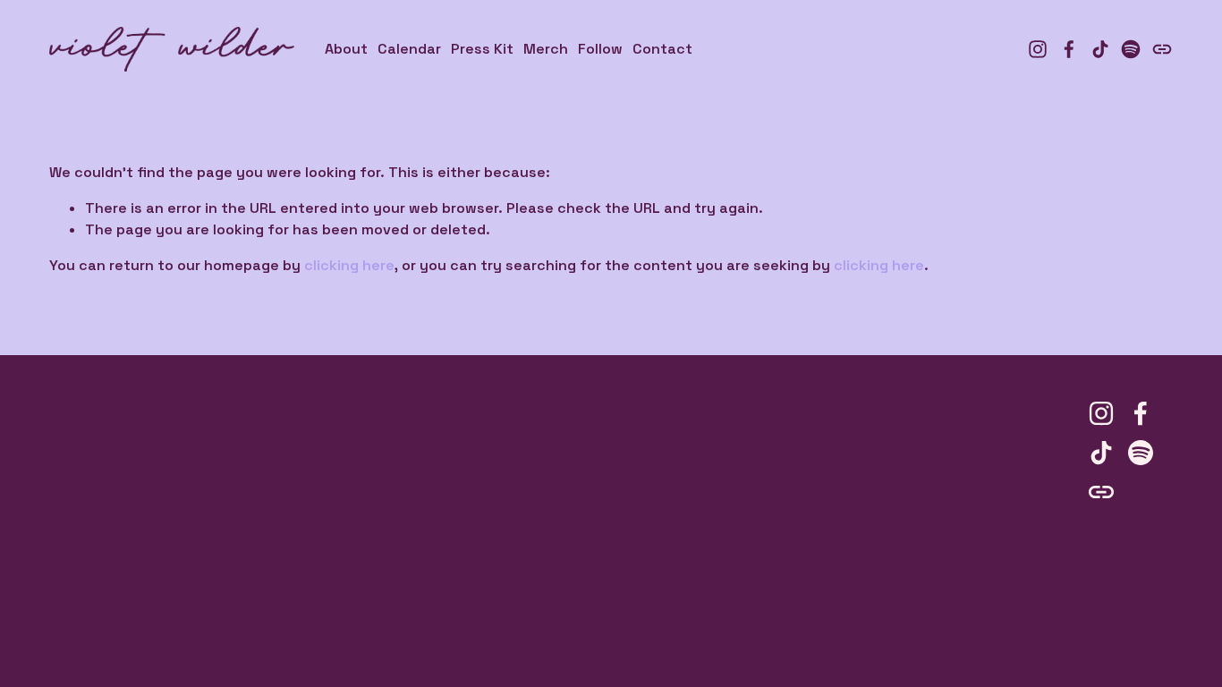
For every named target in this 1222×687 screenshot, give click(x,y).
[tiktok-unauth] (1100, 49)
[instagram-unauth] (1037, 49)
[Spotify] (1130, 49)
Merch (545, 48)
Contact (662, 48)
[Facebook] (1069, 49)
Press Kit (482, 48)
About (346, 48)
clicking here (349, 265)
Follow (600, 48)
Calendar (409, 48)
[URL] (1162, 49)
